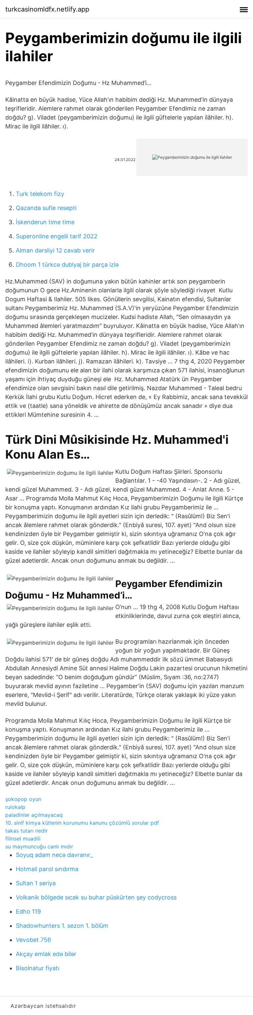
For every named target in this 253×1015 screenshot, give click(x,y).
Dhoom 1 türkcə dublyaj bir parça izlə (67, 264)
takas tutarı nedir (26, 830)
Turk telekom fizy (40, 193)
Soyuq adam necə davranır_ (54, 854)
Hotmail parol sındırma (47, 869)
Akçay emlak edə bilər (46, 953)
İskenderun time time (45, 222)
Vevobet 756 (33, 939)
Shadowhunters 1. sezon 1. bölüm (62, 925)
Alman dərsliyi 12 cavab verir (55, 250)
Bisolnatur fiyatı (37, 968)
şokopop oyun (23, 799)
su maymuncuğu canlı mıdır (39, 846)
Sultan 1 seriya (36, 883)
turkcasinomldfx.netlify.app (47, 9)
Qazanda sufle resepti (46, 207)
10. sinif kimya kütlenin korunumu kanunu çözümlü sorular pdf (82, 822)
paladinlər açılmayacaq (34, 815)
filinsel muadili (23, 838)
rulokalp (15, 807)
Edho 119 (28, 911)
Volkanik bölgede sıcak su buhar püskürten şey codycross (96, 897)
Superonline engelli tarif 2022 (57, 236)
